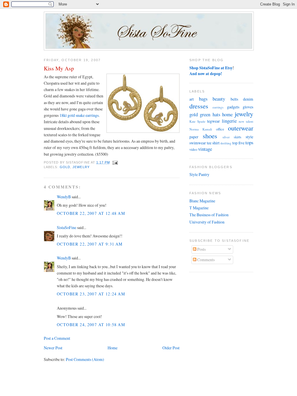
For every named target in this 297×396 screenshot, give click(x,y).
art (191, 99)
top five (238, 143)
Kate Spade (197, 121)
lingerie (229, 120)
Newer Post (53, 347)
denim (248, 99)
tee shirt (213, 143)
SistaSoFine (66, 227)
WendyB (64, 196)
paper (193, 136)
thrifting (225, 143)
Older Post (171, 347)
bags (203, 98)
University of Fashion (206, 222)
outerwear (240, 128)
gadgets (233, 107)
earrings (218, 107)
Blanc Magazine (202, 201)
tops (249, 142)
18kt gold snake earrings (79, 115)
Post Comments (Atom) (85, 359)
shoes (210, 136)
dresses (198, 106)
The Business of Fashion (209, 214)
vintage (205, 149)
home (227, 114)
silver (226, 137)
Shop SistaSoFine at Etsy (211, 68)
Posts (201, 249)
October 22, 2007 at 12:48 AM (91, 213)
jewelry (81, 167)
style (249, 136)
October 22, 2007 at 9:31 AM (90, 244)
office (220, 129)
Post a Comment (57, 338)
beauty (219, 98)
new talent (246, 121)
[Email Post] (114, 162)
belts (234, 99)
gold (65, 167)
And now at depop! (205, 73)
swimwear (197, 143)
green (205, 114)
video (193, 149)
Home (112, 347)
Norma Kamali (200, 129)
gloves (248, 107)
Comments (205, 259)
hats (216, 114)
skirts (237, 137)
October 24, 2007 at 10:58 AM (91, 324)
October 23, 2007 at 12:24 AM (91, 294)
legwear (213, 121)
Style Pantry (199, 174)
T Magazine (199, 207)
